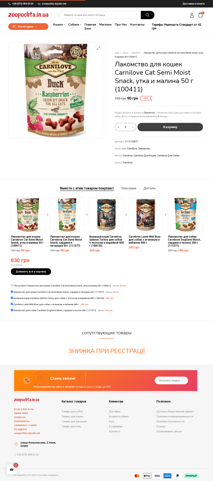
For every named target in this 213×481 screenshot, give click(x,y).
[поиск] (147, 15)
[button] (200, 15)
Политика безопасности (170, 421)
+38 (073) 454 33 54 (22, 3)
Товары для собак (72, 411)
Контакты (114, 431)
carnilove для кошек (145, 155)
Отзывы (161, 426)
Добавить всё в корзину (31, 271)
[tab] (87, 188)
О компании (115, 426)
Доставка (114, 411)
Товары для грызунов (74, 421)
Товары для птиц (71, 426)
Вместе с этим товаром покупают (87, 188)
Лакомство (144, 148)
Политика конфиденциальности (174, 416)
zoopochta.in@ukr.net (54, 3)
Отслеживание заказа (169, 431)
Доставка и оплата (194, 3)
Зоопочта (149, 112)
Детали (149, 188)
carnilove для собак (168, 155)
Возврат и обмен (118, 416)
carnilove (128, 155)
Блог (111, 421)
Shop (125, 53)
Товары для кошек (72, 416)
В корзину (170, 127)
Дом (117, 53)
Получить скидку (171, 380)
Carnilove (135, 53)
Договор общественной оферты (175, 411)
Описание (128, 188)
